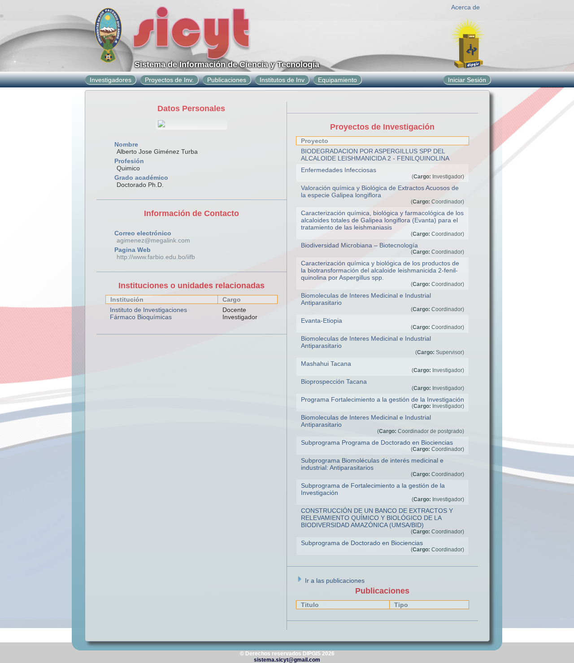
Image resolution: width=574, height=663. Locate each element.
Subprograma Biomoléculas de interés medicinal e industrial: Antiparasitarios (372, 464)
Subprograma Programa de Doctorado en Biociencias (377, 442)
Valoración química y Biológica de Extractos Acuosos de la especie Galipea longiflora (380, 191)
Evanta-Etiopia (321, 320)
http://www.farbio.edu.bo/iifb (156, 256)
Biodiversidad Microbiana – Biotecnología (359, 245)
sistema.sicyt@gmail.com (287, 660)
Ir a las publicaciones (334, 580)
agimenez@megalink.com (153, 240)
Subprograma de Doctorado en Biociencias (362, 542)
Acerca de (465, 7)
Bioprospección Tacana (334, 381)
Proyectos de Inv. (169, 79)
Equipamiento (337, 79)
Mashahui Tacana (326, 363)
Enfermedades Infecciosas (338, 169)
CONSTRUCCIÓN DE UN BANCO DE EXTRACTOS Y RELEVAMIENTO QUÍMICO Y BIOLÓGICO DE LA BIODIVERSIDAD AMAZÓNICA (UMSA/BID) (377, 518)
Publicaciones (226, 79)
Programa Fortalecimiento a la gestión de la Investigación (382, 399)
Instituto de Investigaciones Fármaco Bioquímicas (148, 313)
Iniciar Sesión (467, 79)
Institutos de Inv (282, 79)
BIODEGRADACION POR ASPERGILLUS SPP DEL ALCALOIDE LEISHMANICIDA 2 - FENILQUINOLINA (375, 154)
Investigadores (110, 79)
